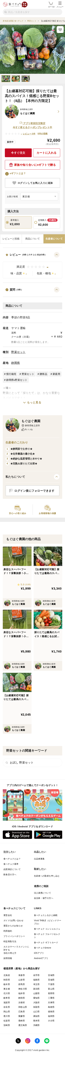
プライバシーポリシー (14, 936)
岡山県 (6, 1011)
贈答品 (43, 374)
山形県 (21, 980)
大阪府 (36, 1002)
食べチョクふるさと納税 (46, 915)
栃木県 (6, 984)
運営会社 (7, 915)
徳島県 (51, 1011)
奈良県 (6, 1007)
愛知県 (36, 998)
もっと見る (34, 402)
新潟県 (36, 989)
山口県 (36, 1011)
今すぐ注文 (18, 152)
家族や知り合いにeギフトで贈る (35, 164)
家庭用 (56, 374)
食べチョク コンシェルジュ (47, 929)
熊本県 (36, 1020)
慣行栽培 (11, 374)
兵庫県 (51, 1002)
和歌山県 (22, 1007)
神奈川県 (22, 989)
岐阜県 (6, 998)
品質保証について (12, 869)
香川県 (6, 1016)
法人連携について (42, 893)
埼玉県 (36, 984)
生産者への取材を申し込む (47, 876)
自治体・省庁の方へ (43, 898)
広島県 (21, 1011)
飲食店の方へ (9, 874)
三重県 (51, 998)
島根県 (51, 1007)
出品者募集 (39, 859)
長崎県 (21, 1020)
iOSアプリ (39, 953)
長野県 (51, 993)
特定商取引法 (9, 941)
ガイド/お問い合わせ (13, 920)
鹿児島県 (22, 1025)
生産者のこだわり (17, 442)
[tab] (11, 238)
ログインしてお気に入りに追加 (35, 182)
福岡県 (51, 1016)
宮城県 (51, 975)
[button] (32, 265)
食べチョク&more (42, 948)
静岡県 (15, 362)
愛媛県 (21, 1016)
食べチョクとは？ (12, 859)
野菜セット (18, 352)
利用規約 (7, 931)
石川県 (6, 993)
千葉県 (51, 984)
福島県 (36, 980)
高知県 (36, 1016)
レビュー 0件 (29, 134)
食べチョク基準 (11, 864)
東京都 (6, 989)
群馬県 (21, 984)
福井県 (21, 993)
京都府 (21, 1002)
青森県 (21, 975)
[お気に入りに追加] (60, 29)
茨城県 (51, 980)
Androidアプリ (41, 958)
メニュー (60, 7)
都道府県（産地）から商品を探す (21, 968)
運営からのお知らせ (13, 926)
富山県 (51, 989)
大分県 (51, 1020)
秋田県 (6, 980)
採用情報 (7, 958)
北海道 (6, 975)
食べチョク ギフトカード (46, 942)
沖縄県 (36, 1025)
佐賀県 (6, 1020)
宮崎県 (6, 1025)
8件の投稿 (42, 133)
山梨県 (36, 993)
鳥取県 (36, 1007)
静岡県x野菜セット (16, 380)
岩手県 (36, 975)
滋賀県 (6, 1002)
